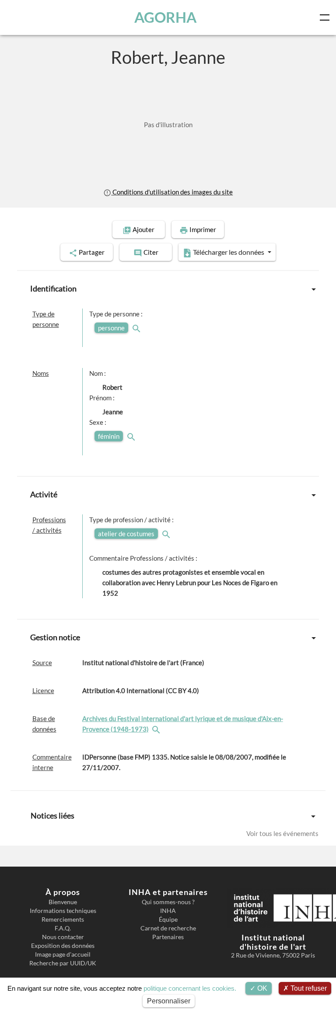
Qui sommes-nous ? (168, 902)
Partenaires (168, 937)
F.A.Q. (63, 928)
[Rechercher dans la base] (157, 729)
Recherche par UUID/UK (62, 963)
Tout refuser (308, 988)
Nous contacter (63, 937)
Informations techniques (63, 911)
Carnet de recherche (168, 928)
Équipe (168, 919)
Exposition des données (62, 946)
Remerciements (63, 919)
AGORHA (165, 17)
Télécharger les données (229, 252)
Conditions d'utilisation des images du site (172, 192)
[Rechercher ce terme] (137, 328)
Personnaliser (168, 1001)
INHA (168, 911)
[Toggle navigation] (326, 17)
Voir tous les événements (282, 833)
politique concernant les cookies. (190, 988)
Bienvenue (63, 902)
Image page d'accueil (63, 954)
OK (261, 988)
